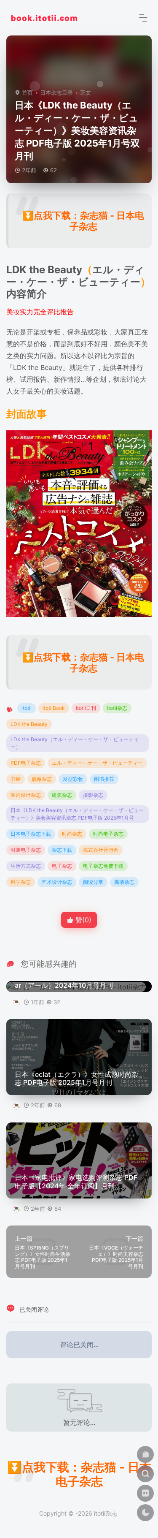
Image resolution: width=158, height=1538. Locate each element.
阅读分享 (93, 882)
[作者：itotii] (17, 1002)
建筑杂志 (62, 795)
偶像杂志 (42, 779)
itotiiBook (54, 708)
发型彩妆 (73, 779)
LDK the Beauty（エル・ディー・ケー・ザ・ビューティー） (75, 743)
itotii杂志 (117, 708)
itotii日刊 (86, 708)
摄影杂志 (93, 795)
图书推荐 (104, 779)
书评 (16, 779)
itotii (26, 708)
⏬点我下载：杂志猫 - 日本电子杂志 (83, 221)
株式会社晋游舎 (100, 850)
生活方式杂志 (26, 866)
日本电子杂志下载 (31, 834)
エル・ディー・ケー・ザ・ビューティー (97, 763)
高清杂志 (124, 882)
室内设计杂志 (26, 795)
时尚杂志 (72, 834)
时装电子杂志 (26, 850)
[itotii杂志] (44, 17)
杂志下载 (62, 850)
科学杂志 (21, 882)
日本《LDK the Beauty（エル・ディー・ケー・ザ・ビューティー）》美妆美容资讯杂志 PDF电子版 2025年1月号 (77, 814)
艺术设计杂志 (57, 882)
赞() (82, 920)
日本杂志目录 (56, 92)
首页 (27, 92)
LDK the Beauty (29, 724)
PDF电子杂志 (26, 763)
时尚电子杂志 (108, 834)
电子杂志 (62, 866)
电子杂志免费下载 (103, 866)
